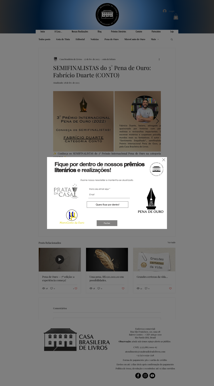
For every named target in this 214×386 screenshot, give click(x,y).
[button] (163, 159)
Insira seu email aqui (99, 189)
